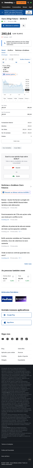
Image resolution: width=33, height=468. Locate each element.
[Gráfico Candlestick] (3, 59)
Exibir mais (16, 141)
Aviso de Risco (5, 456)
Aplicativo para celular (8, 352)
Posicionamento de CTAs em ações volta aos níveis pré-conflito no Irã (16, 215)
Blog (2, 348)
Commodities (6, 7)
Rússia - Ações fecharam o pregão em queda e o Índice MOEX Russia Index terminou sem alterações (15, 202)
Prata (19, 276)
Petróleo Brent (7, 276)
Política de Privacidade (7, 450)
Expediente (21, 360)
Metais (25, 7)
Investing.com (5, 219)
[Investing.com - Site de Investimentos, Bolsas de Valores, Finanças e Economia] (10, 3)
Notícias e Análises (22, 50)
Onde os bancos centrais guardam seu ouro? (15, 254)
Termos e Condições (7, 444)
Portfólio (4, 356)
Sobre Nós (21, 348)
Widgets (4, 360)
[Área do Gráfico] (6, 59)
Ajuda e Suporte (23, 356)
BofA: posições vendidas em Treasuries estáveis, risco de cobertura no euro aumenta (15, 240)
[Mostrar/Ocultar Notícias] (12, 59)
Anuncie (20, 352)
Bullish (18, 176)
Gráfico (10, 50)
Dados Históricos (14, 55)
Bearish (18, 168)
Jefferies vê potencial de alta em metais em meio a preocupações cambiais (15, 227)
